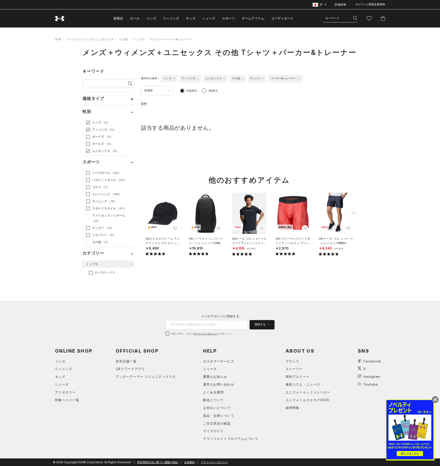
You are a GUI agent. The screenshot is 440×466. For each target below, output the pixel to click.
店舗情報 (340, 4)
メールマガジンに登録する (220, 316)
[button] (353, 213)
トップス (139, 39)
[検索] (355, 18)
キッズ (190, 18)
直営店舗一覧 (126, 361)
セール (135, 18)
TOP (58, 39)
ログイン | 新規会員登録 (370, 4)
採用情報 (292, 408)
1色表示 (213, 90)
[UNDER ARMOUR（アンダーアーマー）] (59, 18)
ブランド (292, 361)
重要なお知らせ (215, 376)
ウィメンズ (171, 18)
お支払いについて (217, 408)
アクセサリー (65, 392)
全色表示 (191, 90)
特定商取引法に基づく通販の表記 (157, 462)
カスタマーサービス (218, 361)
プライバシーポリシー (205, 333)
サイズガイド (213, 431)
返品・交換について (218, 415)
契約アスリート (298, 376)
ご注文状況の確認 (217, 423)
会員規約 (189, 462)
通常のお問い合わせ (218, 384)
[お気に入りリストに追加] (175, 228)
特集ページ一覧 (67, 400)
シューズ (208, 18)
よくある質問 (213, 392)
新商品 (118, 18)
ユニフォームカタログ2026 (307, 400)
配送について (213, 400)
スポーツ (228, 18)
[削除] (174, 78)
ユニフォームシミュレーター (308, 392)
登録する (260, 324)
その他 (123, 39)
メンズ (151, 18)
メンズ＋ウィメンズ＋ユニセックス (90, 39)
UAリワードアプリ (130, 369)
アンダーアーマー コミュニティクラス (146, 376)
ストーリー (294, 369)
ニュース (210, 369)
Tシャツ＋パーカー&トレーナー (171, 39)
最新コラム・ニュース (303, 384)
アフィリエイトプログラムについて (230, 439)
